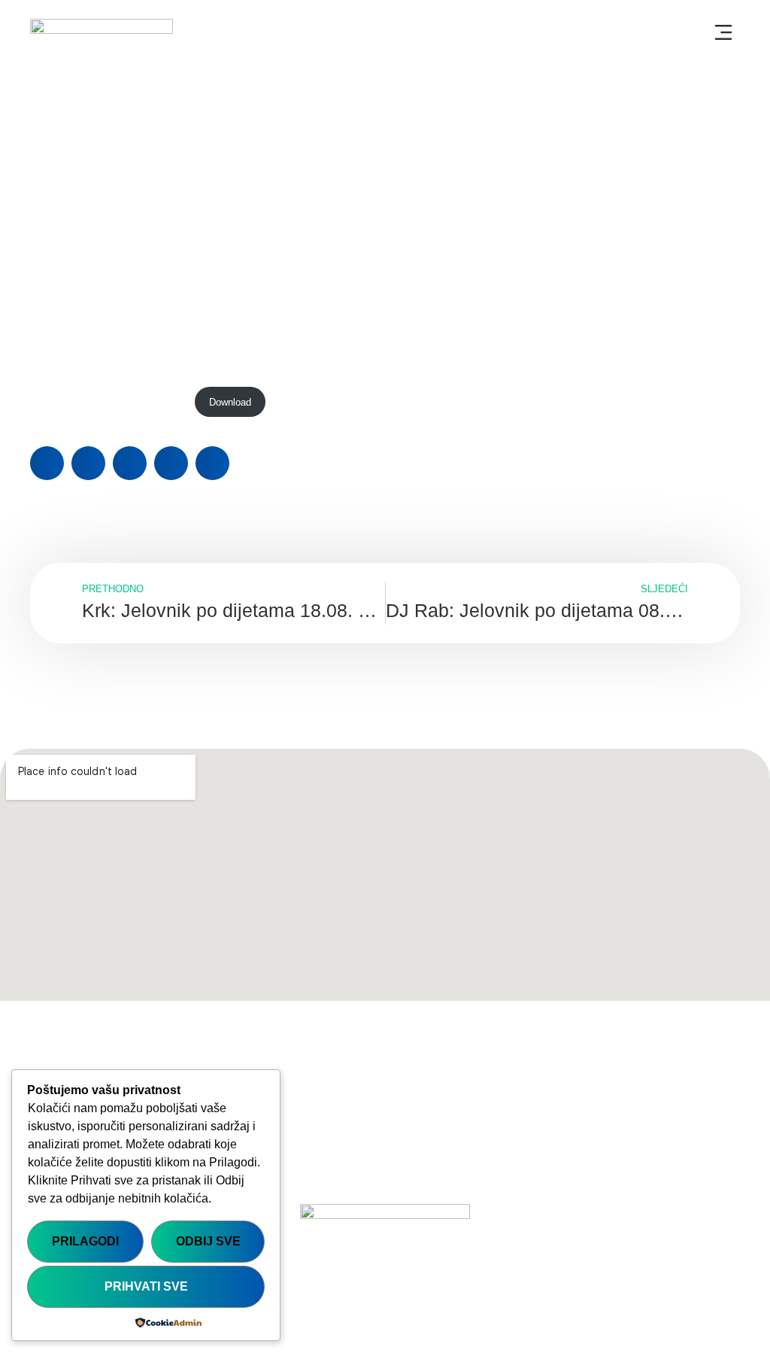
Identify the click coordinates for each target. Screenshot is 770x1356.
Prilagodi (85, 1241)
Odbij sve (208, 1241)
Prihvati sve (146, 1286)
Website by (692, 1321)
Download (230, 402)
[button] (723, 34)
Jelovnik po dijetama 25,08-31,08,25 (108, 402)
